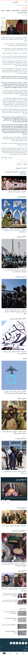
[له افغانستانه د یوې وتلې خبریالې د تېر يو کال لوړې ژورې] (14, 580)
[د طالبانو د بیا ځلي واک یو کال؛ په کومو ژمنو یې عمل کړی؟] (14, 213)
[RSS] (11, 643)
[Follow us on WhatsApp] (14, 643)
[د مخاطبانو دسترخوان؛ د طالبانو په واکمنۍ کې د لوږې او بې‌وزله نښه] (14, 547)
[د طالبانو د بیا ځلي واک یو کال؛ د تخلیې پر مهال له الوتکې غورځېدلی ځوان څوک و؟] (14, 375)
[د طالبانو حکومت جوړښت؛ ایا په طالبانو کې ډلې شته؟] (14, 455)
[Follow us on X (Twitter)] (23, 643)
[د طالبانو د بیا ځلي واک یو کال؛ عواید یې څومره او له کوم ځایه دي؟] (14, 253)
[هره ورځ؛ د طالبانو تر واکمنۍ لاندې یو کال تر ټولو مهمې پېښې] (14, 335)
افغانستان (25, 8)
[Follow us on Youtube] (20, 643)
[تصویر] (17, 653)
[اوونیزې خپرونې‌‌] (10, 653)
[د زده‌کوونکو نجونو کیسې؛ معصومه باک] (22, 613)
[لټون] (23, 653)
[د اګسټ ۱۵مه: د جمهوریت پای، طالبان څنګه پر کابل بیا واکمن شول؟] (14, 415)
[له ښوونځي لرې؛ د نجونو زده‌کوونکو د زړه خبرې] (14, 489)
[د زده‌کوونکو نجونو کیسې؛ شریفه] (22, 632)
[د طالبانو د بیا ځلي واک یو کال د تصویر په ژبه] (14, 517)
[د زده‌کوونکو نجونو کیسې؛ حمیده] (22, 619)
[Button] (3, 18)
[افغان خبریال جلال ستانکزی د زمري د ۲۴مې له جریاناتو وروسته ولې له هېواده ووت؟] (22, 602)
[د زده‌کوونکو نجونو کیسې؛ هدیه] (22, 626)
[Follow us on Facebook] (26, 643)
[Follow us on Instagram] (17, 643)
